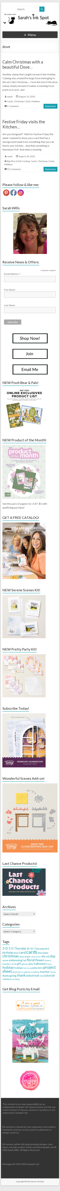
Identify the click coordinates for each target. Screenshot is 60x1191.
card (22, 952)
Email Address (12, 274)
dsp (52, 956)
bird (47, 948)
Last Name (9, 305)
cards (31, 952)
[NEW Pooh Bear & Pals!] (24, 389)
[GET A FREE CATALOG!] (24, 524)
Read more (50, 106)
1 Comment (13, 106)
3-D (5, 948)
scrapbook (25, 972)
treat (35, 975)
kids (25, 968)
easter (5, 960)
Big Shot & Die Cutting (18, 161)
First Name (9, 289)
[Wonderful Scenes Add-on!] (30, 784)
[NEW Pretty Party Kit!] (24, 655)
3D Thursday (37, 948)
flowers (48, 960)
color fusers (36, 956)
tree (42, 975)
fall (24, 960)
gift (19, 963)
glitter (30, 964)
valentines (7, 979)
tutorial (49, 975)
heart (49, 964)
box (16, 952)
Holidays (36, 101)
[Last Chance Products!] (24, 870)
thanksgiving (9, 975)
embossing (15, 960)
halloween (40, 963)
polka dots (37, 967)
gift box (25, 964)
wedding (16, 979)
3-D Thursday (17, 948)
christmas (10, 956)
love (29, 968)
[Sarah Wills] (30, 233)
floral (31, 960)
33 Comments (14, 169)
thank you (24, 975)
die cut (46, 956)
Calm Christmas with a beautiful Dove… (22, 64)
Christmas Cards (22, 101)
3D (28, 948)
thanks (53, 972)
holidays (18, 967)
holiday (8, 967)
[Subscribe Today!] (24, 714)
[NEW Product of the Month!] (24, 446)
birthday (7, 952)
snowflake (35, 972)
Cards (10, 101)
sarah (9, 96)
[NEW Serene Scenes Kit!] (24, 596)
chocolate (43, 952)
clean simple (24, 956)
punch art (16, 972)
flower (39, 960)
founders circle (9, 964)
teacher (45, 971)
